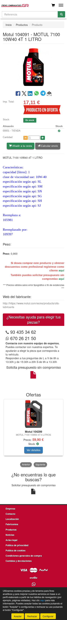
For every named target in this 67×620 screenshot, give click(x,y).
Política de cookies (15, 550)
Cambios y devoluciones (19, 561)
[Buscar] (61, 14)
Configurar (48, 616)
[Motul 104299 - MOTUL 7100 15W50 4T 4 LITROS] (33, 414)
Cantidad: (8, 137)
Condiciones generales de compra (24, 555)
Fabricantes (12, 524)
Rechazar (32, 616)
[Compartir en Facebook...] (17, 93)
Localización (12, 519)
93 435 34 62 (23, 332)
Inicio (9, 25)
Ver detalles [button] (33, 450)
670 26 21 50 (22, 338)
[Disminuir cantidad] (25, 138)
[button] (49, 93)
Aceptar (18, 616)
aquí (61, 270)
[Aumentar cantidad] (42, 138)
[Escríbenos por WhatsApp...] (34, 584)
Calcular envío (49, 145)
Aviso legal (11, 540)
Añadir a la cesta (22, 145)
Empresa (10, 508)
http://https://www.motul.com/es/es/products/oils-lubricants (31, 305)
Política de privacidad (17, 545)
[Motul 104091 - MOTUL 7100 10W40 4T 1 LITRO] (33, 66)
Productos (22, 25)
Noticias (10, 534)
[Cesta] (53, 5)
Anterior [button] (26, 464)
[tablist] (33, 433)
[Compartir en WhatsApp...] (37, 93)
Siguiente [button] (40, 464)
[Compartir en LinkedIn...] (30, 93)
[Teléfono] (7, 332)
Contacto (10, 513)
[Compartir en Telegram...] (43, 93)
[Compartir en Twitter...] (24, 93)
